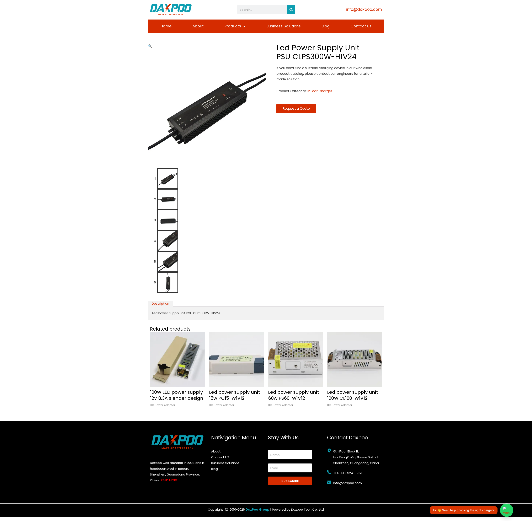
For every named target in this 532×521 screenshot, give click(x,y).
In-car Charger (319, 91)
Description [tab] (160, 303)
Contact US (220, 457)
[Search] (291, 9)
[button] (150, 46)
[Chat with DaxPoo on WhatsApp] (506, 510)
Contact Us (361, 26)
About (198, 26)
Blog (325, 26)
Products (232, 26)
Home (165, 26)
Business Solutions (283, 26)
